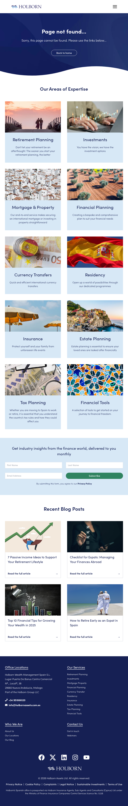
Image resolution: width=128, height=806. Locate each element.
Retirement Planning (77, 674)
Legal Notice (67, 784)
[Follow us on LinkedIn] (64, 757)
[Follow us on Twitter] (53, 757)
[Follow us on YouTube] (86, 757)
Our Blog (9, 739)
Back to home (64, 52)
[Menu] (114, 6)
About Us (9, 731)
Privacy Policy (85, 483)
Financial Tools (74, 713)
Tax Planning (73, 709)
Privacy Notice (14, 784)
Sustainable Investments (91, 784)
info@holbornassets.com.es (24, 705)
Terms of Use (115, 784)
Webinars (71, 735)
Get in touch (73, 731)
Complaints (50, 784)
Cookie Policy (32, 784)
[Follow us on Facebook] (41, 757)
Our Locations (12, 735)
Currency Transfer (76, 691)
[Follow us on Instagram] (75, 757)
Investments (73, 678)
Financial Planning (76, 687)
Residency (72, 696)
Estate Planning (75, 704)
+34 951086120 (17, 700)
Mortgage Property (76, 682)
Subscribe (94, 475)
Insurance (72, 700)
